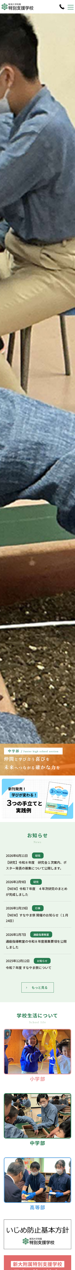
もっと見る (40, 987)
